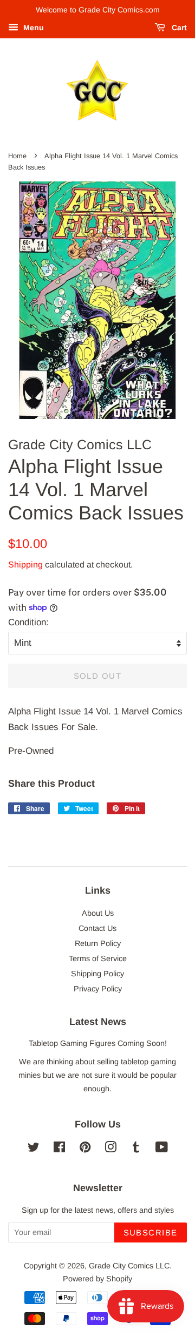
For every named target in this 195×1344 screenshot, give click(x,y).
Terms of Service (98, 958)
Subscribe (150, 1232)
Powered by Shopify (97, 1278)
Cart (178, 27)
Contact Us (97, 928)
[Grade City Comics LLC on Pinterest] (85, 1149)
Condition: (28, 622)
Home (17, 156)
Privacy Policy (98, 988)
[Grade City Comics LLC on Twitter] (34, 1149)
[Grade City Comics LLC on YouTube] (161, 1149)
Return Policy (98, 943)
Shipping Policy (97, 973)
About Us (98, 913)
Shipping (25, 564)
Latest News (97, 1021)
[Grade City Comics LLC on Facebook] (59, 1149)
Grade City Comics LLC (129, 1265)
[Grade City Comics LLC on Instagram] (110, 1149)
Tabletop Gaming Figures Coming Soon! (98, 1043)
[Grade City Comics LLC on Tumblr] (136, 1149)
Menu (32, 27)
